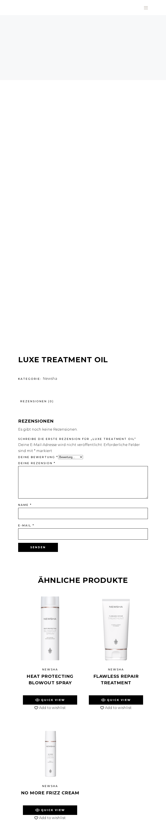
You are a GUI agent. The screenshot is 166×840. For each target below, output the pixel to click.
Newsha (50, 379)
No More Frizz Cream (50, 792)
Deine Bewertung (38, 457)
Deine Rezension (37, 463)
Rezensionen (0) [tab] (37, 401)
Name (25, 505)
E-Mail (26, 525)
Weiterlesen (50, 691)
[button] (50, 700)
